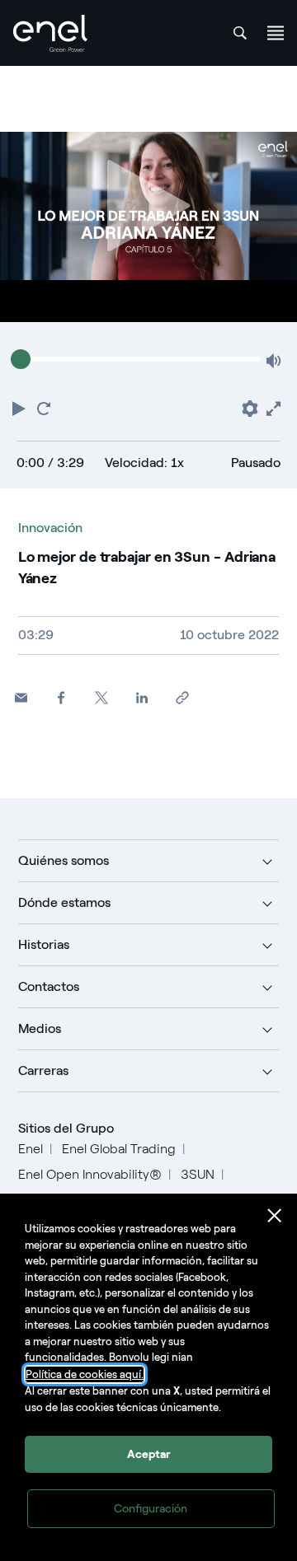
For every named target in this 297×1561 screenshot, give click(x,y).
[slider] (21, 359)
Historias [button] (43, 944)
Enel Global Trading (119, 1149)
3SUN (197, 1174)
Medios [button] (39, 1028)
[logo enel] (50, 33)
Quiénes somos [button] (63, 860)
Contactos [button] (48, 986)
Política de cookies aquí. (85, 1374)
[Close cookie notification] (275, 1216)
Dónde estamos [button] (64, 902)
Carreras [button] (43, 1070)
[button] (21, 407)
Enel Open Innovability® (90, 1174)
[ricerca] (240, 33)
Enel (30, 1149)
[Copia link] (182, 697)
